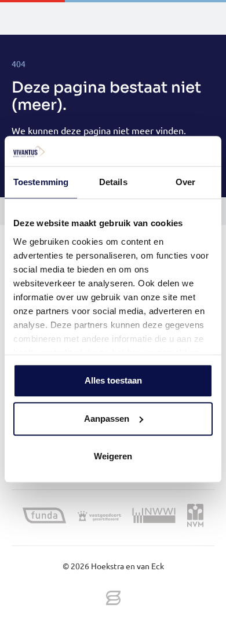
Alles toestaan (113, 381)
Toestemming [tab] (40, 182)
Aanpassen (106, 418)
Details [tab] (113, 182)
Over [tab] (185, 182)
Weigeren (113, 457)
